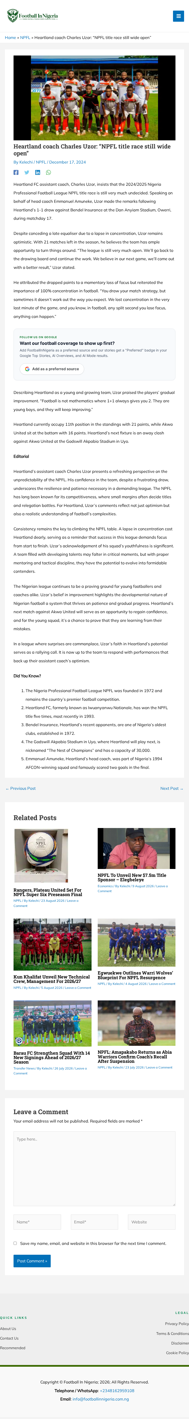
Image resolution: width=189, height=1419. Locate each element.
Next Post (172, 788)
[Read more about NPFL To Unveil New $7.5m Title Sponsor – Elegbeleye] (136, 848)
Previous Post (20, 788)
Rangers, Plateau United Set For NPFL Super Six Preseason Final (48, 892)
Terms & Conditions (172, 1333)
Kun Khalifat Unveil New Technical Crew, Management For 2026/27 (52, 979)
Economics (105, 886)
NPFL (41, 162)
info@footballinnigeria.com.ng (101, 1399)
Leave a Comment (78, 988)
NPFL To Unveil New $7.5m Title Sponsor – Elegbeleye (132, 877)
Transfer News (24, 1068)
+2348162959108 (117, 1390)
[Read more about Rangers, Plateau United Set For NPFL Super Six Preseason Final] (41, 855)
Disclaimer (180, 1343)
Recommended (12, 1347)
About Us (8, 1328)
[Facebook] (16, 172)
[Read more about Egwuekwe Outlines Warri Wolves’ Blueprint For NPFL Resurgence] (136, 942)
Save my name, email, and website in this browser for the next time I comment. (93, 1243)
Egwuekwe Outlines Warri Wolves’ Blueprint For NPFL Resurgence (135, 975)
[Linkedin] (37, 172)
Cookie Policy (177, 1352)
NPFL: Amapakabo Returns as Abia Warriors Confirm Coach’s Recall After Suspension (135, 1056)
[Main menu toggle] (178, 16)
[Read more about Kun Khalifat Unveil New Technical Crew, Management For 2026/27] (52, 943)
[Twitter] (26, 172)
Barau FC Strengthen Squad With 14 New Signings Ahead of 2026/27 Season (52, 1057)
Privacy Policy (177, 1323)
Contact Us (9, 1338)
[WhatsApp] (48, 172)
